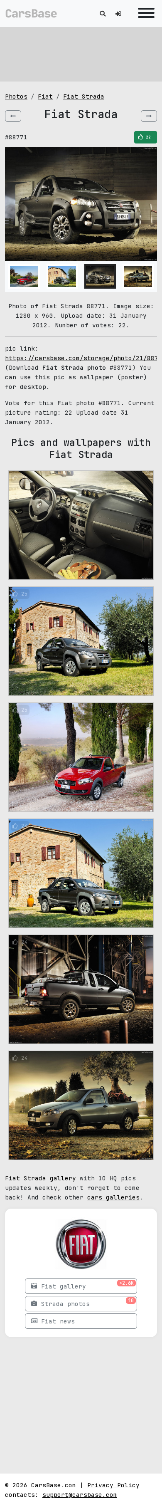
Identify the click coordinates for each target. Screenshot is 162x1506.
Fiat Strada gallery (42, 1178)
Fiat (45, 96)
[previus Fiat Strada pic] (13, 116)
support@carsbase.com (79, 1495)
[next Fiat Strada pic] (149, 116)
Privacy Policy (113, 1485)
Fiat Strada (83, 96)
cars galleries (113, 1197)
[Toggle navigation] (144, 13)
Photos (16, 96)
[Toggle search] (102, 13)
